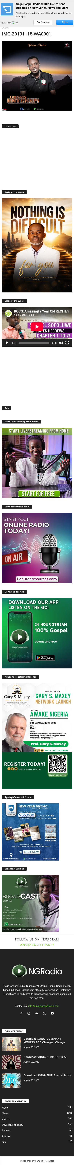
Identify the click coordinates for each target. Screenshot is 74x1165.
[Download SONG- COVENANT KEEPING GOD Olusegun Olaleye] (11, 1044)
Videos (5, 1119)
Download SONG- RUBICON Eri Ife (45, 1057)
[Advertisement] (37, 158)
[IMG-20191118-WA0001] (37, 76)
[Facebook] (22, 1013)
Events (6, 1130)
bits (4, 1142)
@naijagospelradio (37, 945)
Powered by (6, 22)
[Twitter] (45, 1013)
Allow (65, 22)
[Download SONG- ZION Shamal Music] (11, 1080)
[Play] (7, 343)
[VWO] (16, 22)
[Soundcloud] (37, 1013)
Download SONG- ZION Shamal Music (48, 1075)
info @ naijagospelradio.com (43, 1006)
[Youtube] (52, 1013)
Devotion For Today (12, 1124)
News (5, 1113)
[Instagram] (30, 1013)
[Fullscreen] (67, 343)
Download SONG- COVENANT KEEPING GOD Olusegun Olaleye (44, 1040)
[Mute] (61, 343)
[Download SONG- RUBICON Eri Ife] (11, 1062)
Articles (6, 1136)
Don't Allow (43, 22)
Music (5, 1107)
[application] (37, 327)
